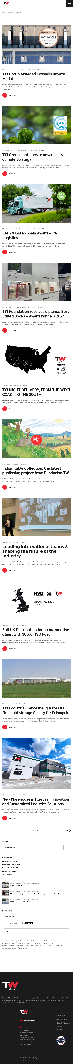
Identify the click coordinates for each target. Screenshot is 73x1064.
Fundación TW (48, 943)
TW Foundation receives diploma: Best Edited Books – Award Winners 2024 (35, 313)
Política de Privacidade (63, 1023)
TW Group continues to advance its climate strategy (32, 157)
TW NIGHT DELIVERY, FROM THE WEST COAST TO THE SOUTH (36, 392)
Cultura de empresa (32, 941)
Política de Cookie (61, 1019)
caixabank (6, 941)
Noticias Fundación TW (10, 868)
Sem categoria (7, 874)
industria (50, 946)
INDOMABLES (40, 946)
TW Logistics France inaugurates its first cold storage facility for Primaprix (35, 710)
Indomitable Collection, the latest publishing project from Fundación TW (35, 470)
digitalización (46, 941)
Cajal (14, 941)
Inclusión (29, 946)
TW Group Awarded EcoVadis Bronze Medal (33, 76)
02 (38, 830)
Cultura (20, 941)
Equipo (13, 943)
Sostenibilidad (24, 948)
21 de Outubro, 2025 (8, 307)
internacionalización (9, 948)
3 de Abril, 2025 (6, 542)
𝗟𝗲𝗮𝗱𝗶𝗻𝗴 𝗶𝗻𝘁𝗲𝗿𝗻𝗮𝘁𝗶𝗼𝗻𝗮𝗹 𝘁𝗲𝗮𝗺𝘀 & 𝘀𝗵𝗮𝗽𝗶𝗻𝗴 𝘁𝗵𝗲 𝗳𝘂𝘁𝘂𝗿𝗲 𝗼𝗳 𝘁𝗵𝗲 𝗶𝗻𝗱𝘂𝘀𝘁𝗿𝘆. (35, 551)
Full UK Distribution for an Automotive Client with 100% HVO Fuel (35, 632)
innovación (60, 946)
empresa (5, 943)
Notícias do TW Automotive (11, 865)
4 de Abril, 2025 (6, 464)
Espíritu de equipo (24, 943)
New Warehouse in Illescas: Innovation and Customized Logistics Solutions (35, 801)
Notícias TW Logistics (38, 70)
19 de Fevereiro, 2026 (8, 70)
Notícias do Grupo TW (23, 70)
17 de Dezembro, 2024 (8, 795)
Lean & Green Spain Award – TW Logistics (30, 235)
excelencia (36, 943)
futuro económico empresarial (13, 946)
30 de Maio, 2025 (7, 385)
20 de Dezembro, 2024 (8, 704)
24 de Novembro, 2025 (8, 150)
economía (57, 941)
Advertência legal (61, 1015)
